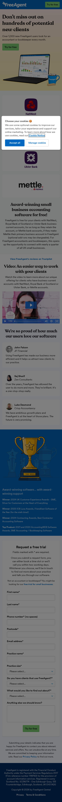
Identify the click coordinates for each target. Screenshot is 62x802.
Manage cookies (37, 142)
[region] (31, 133)
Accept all (14, 142)
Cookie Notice (37, 135)
